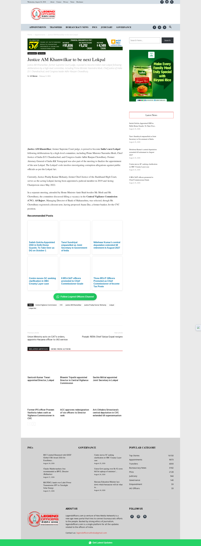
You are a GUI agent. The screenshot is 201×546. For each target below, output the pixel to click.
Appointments (37, 27)
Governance (123, 27)
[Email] (71, 82)
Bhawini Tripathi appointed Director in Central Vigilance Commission (74, 380)
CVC (61, 305)
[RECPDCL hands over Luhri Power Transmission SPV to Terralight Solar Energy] (34, 486)
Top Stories (41, 53)
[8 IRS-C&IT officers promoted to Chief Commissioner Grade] (167, 180)
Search (167, 40)
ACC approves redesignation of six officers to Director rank (74, 412)
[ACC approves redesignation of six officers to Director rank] (75, 397)
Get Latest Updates (102, 542)
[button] (170, 27)
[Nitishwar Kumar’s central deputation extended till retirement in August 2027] (167, 153)
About (52, 2)
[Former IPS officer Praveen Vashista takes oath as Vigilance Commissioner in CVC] (42, 397)
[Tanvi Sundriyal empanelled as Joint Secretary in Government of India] (167, 139)
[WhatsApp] (59, 82)
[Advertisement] (151, 209)
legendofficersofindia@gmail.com (91, 533)
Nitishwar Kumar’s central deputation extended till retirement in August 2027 (107, 245)
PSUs (94, 27)
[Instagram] (167, 1)
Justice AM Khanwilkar (73, 305)
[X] (172, 2)
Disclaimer (79, 2)
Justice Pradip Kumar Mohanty (95, 305)
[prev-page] (29, 424)
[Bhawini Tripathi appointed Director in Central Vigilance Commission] (75, 365)
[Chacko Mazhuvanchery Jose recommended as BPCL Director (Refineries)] (34, 472)
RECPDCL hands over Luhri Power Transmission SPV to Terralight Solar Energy (57, 485)
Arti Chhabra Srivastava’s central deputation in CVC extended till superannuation (107, 412)
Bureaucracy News (77, 27)
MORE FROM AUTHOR (61, 349)
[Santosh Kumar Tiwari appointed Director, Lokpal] (42, 365)
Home (29, 34)
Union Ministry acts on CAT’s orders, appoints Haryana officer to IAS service (47, 338)
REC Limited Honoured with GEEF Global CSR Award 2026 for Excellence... (57, 458)
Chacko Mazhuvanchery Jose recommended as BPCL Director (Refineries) (56, 471)
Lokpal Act (32, 308)
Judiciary (107, 27)
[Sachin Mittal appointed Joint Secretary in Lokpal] (108, 365)
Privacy (65, 2)
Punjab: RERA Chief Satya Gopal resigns (102, 336)
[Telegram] (78, 82)
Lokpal (111, 305)
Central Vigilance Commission (46, 305)
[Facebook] (162, 2)
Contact (58, 2)
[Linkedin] (65, 82)
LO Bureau (33, 76)
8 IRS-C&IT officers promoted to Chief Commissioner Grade (72, 281)
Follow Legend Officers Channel (77, 297)
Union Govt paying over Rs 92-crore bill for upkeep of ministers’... (108, 470)
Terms (72, 2)
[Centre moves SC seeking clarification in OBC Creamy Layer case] (167, 167)
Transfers (56, 27)
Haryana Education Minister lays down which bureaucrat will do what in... (108, 484)
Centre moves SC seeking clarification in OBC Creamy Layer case (42, 281)
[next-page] (33, 424)
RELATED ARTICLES (38, 349)
